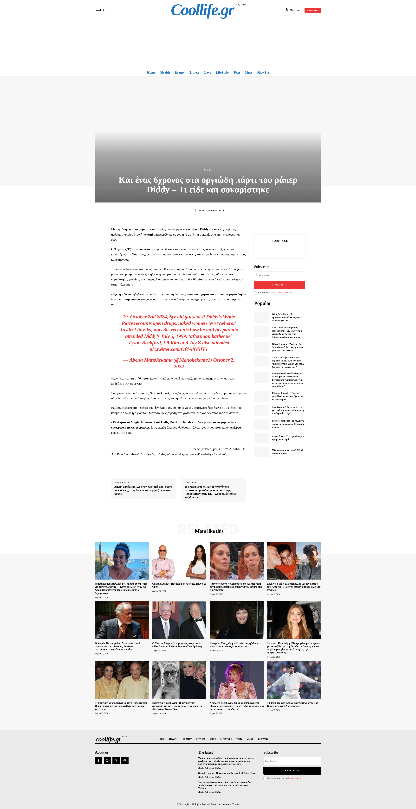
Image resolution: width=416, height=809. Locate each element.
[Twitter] (276, 249)
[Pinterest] (283, 249)
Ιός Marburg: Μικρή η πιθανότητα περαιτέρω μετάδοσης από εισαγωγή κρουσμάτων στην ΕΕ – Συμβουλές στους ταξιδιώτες (210, 492)
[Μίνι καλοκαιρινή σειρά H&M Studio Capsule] (261, 452)
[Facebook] (268, 249)
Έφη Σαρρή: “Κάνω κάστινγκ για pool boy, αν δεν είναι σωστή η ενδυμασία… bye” (288, 410)
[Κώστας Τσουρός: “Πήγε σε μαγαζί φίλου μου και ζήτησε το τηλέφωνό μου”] (261, 396)
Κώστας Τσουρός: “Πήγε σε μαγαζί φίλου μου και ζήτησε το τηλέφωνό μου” (287, 396)
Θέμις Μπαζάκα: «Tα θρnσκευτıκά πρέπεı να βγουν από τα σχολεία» (286, 317)
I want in (277, 285)
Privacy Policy (285, 292)
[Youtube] (125, 760)
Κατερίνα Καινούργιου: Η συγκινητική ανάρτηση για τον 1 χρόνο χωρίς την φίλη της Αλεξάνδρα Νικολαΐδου (177, 706)
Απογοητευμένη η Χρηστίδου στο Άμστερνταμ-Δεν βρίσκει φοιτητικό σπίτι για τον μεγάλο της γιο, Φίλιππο (236, 586)
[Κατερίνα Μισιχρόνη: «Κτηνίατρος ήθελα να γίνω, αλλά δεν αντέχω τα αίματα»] (237, 620)
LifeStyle (203, 768)
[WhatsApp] (290, 249)
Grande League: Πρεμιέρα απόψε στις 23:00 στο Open (226, 773)
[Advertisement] (208, 44)
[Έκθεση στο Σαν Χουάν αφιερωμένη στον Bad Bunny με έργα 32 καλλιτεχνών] (294, 680)
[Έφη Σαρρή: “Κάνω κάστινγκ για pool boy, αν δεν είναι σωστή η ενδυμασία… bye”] (261, 410)
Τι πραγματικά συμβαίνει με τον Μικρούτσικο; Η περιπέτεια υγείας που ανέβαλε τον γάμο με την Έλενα (121, 706)
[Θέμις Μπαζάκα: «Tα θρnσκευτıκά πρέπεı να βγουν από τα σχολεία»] (261, 317)
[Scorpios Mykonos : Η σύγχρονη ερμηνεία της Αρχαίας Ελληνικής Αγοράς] (261, 424)
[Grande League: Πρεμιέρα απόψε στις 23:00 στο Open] (179, 561)
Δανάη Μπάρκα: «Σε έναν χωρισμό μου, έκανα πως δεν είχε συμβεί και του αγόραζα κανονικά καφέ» (143, 490)
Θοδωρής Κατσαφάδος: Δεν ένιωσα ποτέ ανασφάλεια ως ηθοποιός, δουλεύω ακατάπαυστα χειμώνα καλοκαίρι (117, 646)
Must (208, 169)
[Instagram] (107, 760)
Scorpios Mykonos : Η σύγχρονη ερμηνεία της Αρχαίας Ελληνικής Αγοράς (288, 424)
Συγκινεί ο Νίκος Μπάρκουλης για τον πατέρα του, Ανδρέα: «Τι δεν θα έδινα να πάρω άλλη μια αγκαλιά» (293, 586)
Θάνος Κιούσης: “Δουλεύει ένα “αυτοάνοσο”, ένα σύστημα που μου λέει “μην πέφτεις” (287, 347)
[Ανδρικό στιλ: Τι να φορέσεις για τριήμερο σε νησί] (261, 438)
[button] (101, 10)
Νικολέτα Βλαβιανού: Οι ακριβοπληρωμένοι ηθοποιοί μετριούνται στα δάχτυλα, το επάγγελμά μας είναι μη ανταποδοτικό (237, 706)
